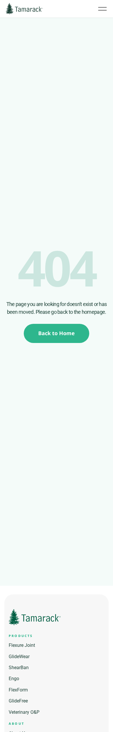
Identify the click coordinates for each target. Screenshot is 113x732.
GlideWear (19, 656)
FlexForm (18, 690)
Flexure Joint (22, 645)
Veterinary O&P (24, 712)
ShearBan (19, 667)
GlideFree (18, 701)
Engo (14, 678)
